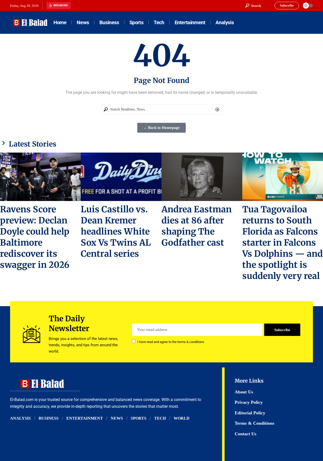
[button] (253, 5)
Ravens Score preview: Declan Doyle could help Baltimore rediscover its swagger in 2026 (34, 237)
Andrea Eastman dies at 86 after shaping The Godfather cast (197, 226)
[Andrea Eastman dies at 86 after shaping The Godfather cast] (202, 177)
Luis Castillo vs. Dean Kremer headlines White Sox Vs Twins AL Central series (116, 231)
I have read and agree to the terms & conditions (170, 342)
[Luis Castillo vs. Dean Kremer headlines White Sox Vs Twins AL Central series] (121, 177)
